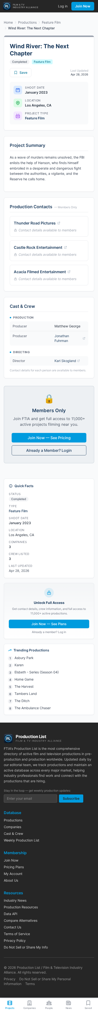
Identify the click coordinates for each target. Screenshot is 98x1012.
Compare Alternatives (20, 920)
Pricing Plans (14, 867)
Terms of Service (17, 934)
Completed (19, 62)
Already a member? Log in (49, 632)
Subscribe (71, 798)
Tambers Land (26, 694)
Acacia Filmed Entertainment (40, 271)
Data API (10, 914)
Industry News (15, 900)
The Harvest (24, 686)
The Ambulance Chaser (33, 708)
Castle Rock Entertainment (38, 247)
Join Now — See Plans (49, 624)
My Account (13, 874)
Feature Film (51, 22)
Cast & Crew (13, 833)
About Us (11, 880)
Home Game (24, 679)
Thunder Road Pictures (35, 223)
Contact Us (12, 927)
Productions (27, 22)
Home (8, 22)
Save (23, 72)
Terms (30, 984)
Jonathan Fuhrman (61, 338)
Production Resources (21, 907)
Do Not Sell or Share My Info (26, 947)
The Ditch (22, 701)
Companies (12, 827)
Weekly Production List (21, 840)
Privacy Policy (15, 940)
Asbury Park (24, 658)
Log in (63, 6)
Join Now (82, 6)
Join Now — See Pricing (49, 437)
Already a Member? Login (49, 450)
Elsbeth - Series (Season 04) (37, 672)
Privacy (9, 979)
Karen (19, 665)
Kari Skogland (65, 361)
